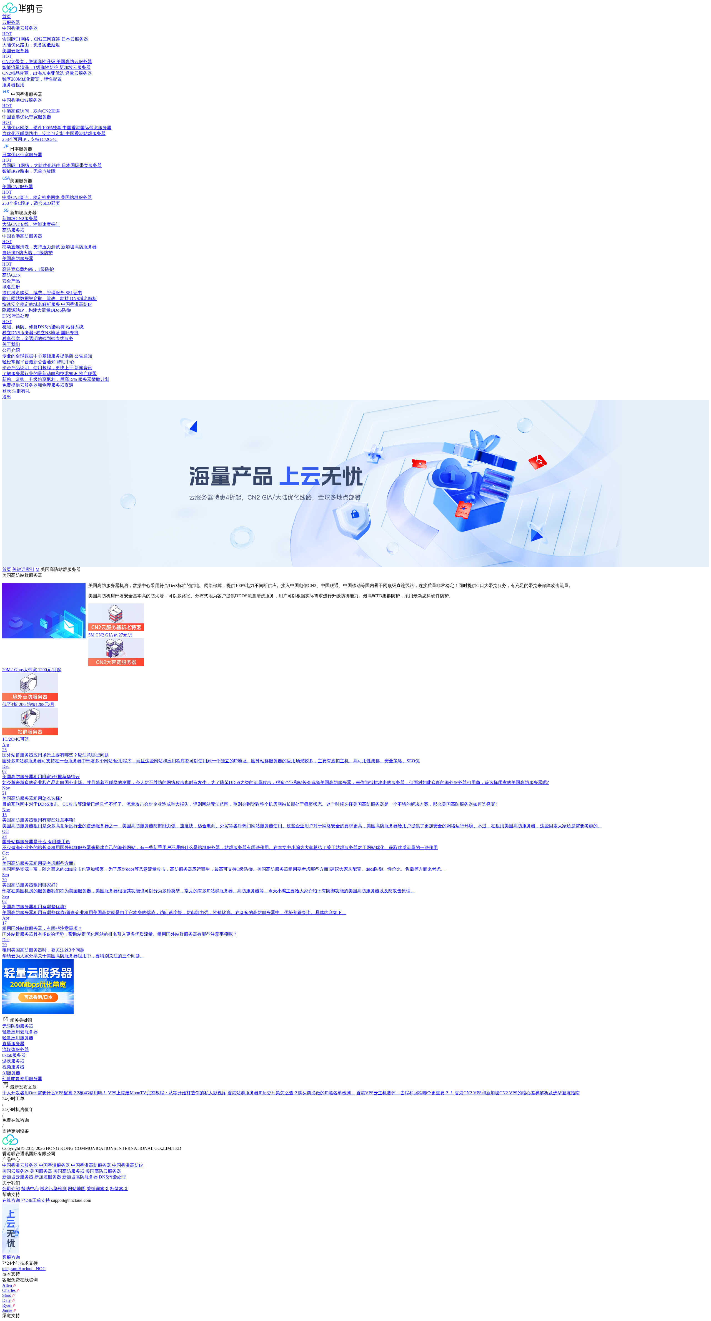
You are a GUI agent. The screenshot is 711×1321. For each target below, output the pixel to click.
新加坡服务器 (47, 1177)
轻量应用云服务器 (20, 1032)
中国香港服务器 (54, 1165)
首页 (6, 16)
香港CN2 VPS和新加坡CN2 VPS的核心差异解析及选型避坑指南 (517, 1092)
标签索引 (119, 1188)
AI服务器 (11, 1072)
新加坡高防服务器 (80, 1177)
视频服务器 (13, 1067)
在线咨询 (11, 1200)
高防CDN (11, 275)
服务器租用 (13, 85)
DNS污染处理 (112, 1177)
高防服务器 (13, 230)
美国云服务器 (15, 1171)
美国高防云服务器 (103, 1171)
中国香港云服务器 (20, 1165)
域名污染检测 (53, 1188)
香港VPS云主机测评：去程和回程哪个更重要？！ (405, 1092)
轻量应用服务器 (17, 1037)
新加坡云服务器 (17, 1177)
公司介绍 (11, 1188)
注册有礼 (21, 391)
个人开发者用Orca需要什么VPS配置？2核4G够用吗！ (54, 1092)
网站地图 (77, 1188)
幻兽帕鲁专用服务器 (22, 1078)
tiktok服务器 (14, 1055)
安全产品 (11, 281)
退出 (6, 396)
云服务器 (11, 22)
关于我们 (11, 344)
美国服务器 (41, 1171)
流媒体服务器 (15, 1049)
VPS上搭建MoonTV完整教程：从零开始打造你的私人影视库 (167, 1092)
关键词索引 (23, 569)
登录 (6, 391)
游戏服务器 (13, 1061)
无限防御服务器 (17, 1026)
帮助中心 (30, 1188)
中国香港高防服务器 (91, 1165)
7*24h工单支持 (36, 1200)
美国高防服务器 (68, 1171)
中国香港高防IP (127, 1165)
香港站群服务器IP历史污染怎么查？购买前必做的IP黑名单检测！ (291, 1092)
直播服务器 (13, 1043)
